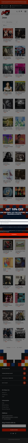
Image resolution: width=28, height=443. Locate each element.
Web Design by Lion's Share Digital (14, 441)
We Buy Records (5, 5)
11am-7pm (13, 7)
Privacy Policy (5, 407)
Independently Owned (7, 373)
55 (18, 347)
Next (20, 347)
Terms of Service (6, 409)
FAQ (3, 403)
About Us (4, 392)
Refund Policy (5, 405)
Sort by (3, 21)
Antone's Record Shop (7, 415)
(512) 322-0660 (5, 7)
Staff (3, 396)
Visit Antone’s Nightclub (7, 378)
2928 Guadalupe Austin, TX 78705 (10, 417)
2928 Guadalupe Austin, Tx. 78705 (17, 5)
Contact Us (4, 394)
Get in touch (5, 382)
